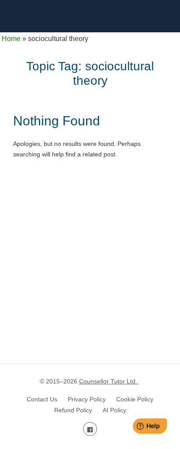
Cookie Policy (134, 399)
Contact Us (42, 399)
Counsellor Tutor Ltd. (109, 381)
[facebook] (90, 428)
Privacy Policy (87, 399)
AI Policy (114, 410)
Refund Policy (73, 410)
